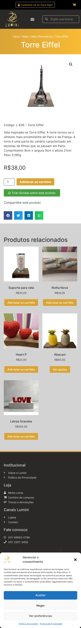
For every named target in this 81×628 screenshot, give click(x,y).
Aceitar (40, 595)
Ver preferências (40, 616)
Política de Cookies (28, 623)
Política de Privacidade (51, 623)
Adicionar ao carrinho (35, 182)
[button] (75, 560)
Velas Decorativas (42, 36)
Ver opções (60, 369)
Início (16, 36)
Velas (25, 36)
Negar (40, 605)
